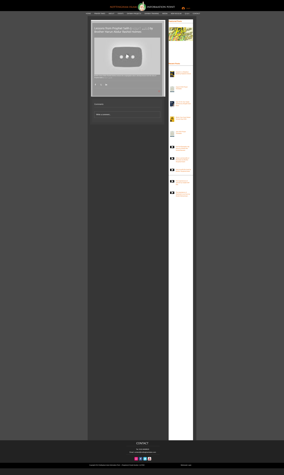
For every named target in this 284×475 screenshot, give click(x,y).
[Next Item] (189, 34)
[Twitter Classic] (145, 458)
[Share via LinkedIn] (106, 85)
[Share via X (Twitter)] (101, 85)
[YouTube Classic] (149, 458)
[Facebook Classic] (140, 458)
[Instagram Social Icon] (136, 458)
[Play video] (127, 56)
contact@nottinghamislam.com (145, 452)
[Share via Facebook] (95, 85)
